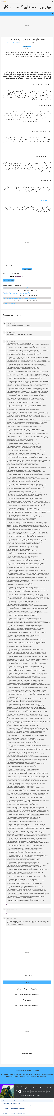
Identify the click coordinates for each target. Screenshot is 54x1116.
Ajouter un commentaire (14, 318)
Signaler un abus (45, 1074)
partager (29, 1095)
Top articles (34, 1074)
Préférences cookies (43, 1076)
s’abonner (20, 1095)
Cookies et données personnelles (33, 1076)
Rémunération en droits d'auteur (12, 1076)
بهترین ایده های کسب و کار (27, 7)
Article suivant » (46, 266)
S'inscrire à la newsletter (9, 280)
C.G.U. (50, 1074)
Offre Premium (22, 1076)
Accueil (17, 42)
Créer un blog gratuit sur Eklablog (24, 1074)
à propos (37, 1095)
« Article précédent (8, 266)
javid (25, 994)
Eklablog (37, 1070)
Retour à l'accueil (27, 269)
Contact (38, 1074)
